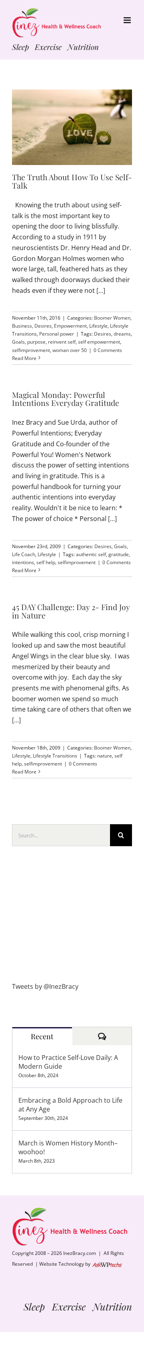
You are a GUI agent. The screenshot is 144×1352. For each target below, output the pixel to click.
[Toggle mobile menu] (128, 20)
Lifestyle (98, 325)
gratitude (118, 554)
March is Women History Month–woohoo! (68, 1147)
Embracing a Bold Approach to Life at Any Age (70, 1104)
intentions (23, 562)
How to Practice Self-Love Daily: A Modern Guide (68, 1062)
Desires (43, 325)
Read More (24, 358)
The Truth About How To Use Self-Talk (72, 181)
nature (104, 755)
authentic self (91, 554)
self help (45, 562)
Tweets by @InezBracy (45, 986)
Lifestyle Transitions (55, 755)
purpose (36, 341)
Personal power (56, 333)
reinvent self (62, 341)
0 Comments (108, 350)
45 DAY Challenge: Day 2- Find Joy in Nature (71, 611)
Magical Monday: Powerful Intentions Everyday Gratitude (65, 399)
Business (22, 325)
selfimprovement (31, 350)
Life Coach (23, 554)
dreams (122, 333)
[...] (100, 290)
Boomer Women (112, 317)
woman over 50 (69, 350)
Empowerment (70, 325)
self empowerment (99, 341)
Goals (18, 341)
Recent (42, 1036)
